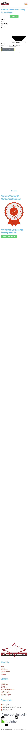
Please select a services (6, 27)
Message (3, 43)
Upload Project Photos (4, 46)
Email (2, 21)
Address (3, 25)
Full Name (3, 19)
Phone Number (4, 23)
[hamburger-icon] (25, 3)
